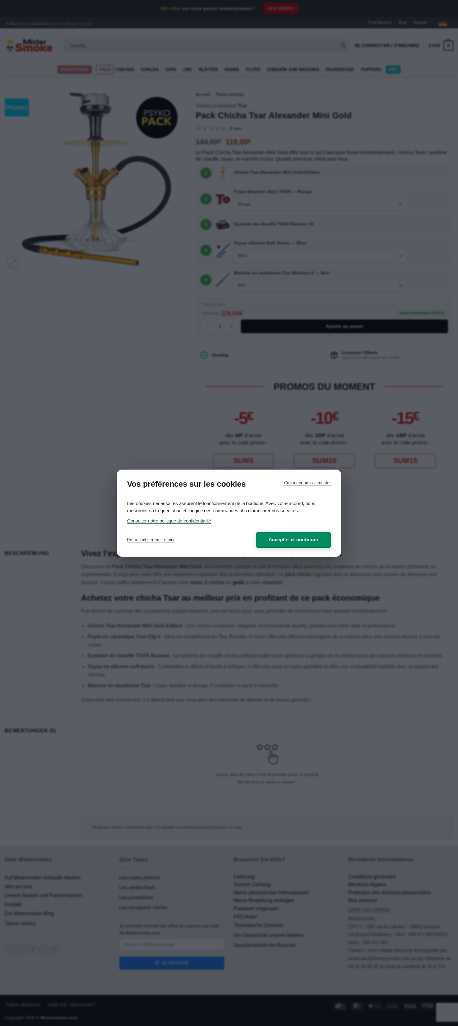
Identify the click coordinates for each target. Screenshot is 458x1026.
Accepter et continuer (293, 539)
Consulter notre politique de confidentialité (169, 520)
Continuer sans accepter (307, 482)
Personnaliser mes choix (150, 539)
